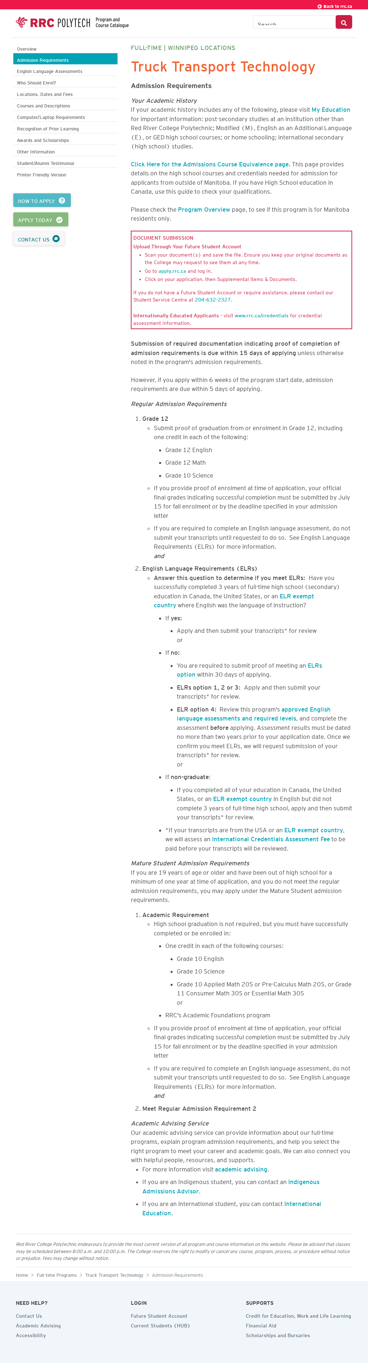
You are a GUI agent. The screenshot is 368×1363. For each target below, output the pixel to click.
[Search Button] (344, 22)
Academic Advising (38, 1324)
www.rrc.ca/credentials (262, 314)
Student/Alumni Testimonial (45, 162)
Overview (27, 48)
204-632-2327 (213, 298)
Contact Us (29, 1315)
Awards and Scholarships (43, 139)
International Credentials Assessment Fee (271, 837)
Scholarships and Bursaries (278, 1334)
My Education (331, 108)
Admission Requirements (43, 59)
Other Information (36, 150)
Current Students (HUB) (160, 1324)
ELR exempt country (243, 797)
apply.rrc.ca (172, 270)
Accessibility (31, 1334)
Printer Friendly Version (41, 173)
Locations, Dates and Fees (45, 93)
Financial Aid (261, 1324)
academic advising (241, 1168)
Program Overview (204, 208)
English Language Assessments (49, 70)
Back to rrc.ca (337, 5)
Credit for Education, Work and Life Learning (298, 1315)
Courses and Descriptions (43, 104)
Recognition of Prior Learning (48, 127)
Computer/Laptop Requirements (51, 116)
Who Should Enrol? (36, 81)
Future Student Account (159, 1315)
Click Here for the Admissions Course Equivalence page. (210, 163)
